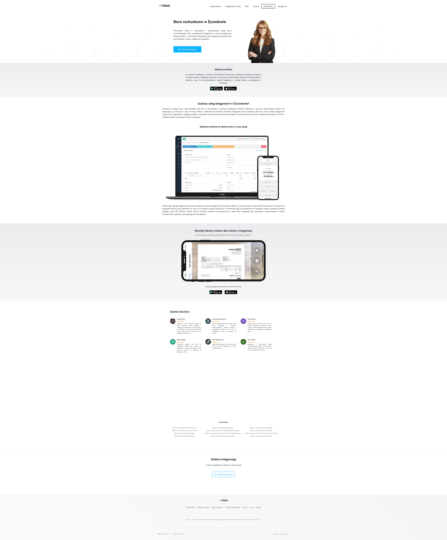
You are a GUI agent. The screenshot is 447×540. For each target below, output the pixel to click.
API (259, 519)
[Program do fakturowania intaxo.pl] (164, 5)
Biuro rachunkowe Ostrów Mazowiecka (261, 433)
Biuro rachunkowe (217, 507)
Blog (188, 519)
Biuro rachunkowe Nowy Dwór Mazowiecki (223, 433)
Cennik (256, 6)
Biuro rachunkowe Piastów (261, 430)
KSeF (247, 6)
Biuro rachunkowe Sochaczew (184, 430)
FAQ (256, 519)
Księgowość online (233, 6)
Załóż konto (268, 6)
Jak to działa (195, 519)
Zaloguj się (282, 6)
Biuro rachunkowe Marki (184, 436)
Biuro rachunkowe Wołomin (184, 428)
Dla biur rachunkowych (233, 507)
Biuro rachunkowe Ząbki (184, 433)
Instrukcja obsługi (237, 519)
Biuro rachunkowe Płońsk (261, 436)
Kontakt (258, 507)
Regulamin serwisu (163, 534)
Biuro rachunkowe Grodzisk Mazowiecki (223, 430)
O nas (251, 507)
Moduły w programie (206, 519)
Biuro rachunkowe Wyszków (223, 436)
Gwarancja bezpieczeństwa (222, 519)
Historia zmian (249, 519)
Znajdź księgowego (189, 49)
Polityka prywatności (178, 534)
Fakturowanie (215, 6)
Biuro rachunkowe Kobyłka (261, 428)
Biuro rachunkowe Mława (223, 428)
